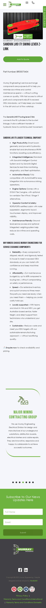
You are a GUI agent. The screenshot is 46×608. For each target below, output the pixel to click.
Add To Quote (23, 59)
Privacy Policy (22, 596)
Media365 (33, 581)
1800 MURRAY (33, 2)
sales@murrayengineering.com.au (27, 2)
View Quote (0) (44, 17)
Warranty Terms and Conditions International (23, 599)
